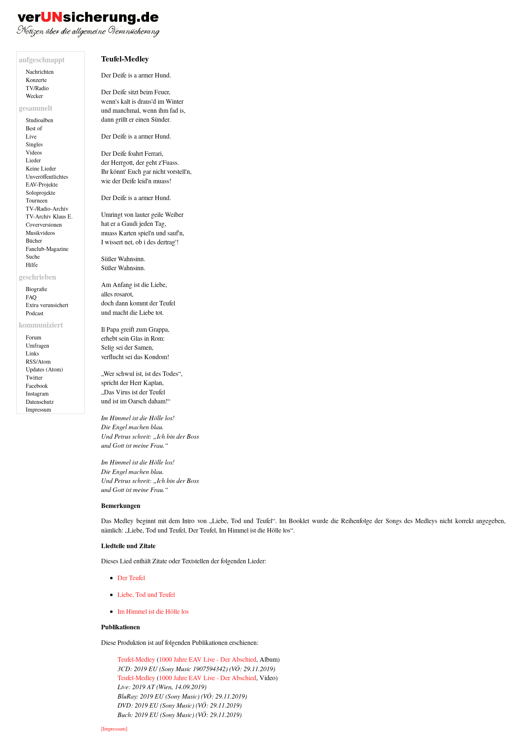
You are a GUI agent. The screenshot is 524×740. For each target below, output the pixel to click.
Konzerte (36, 80)
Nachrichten (40, 71)
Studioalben (39, 120)
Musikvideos (40, 233)
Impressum (38, 409)
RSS (31, 361)
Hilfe (32, 265)
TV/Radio (37, 88)
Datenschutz (40, 401)
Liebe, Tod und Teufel (146, 594)
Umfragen (37, 345)
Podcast (34, 313)
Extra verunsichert (47, 305)
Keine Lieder (41, 168)
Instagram (37, 393)
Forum (33, 337)
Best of (34, 128)
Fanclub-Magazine (47, 249)
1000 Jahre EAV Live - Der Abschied (207, 659)
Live (31, 136)
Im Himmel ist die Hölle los (153, 611)
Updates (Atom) (44, 369)
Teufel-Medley (136, 659)
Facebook (37, 385)
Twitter (34, 377)
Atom (44, 361)
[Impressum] (114, 728)
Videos (34, 152)
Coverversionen (44, 224)
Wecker (34, 96)
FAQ (31, 297)
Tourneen (36, 200)
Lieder (33, 160)
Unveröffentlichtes (47, 176)
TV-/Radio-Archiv (47, 208)
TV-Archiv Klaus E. (49, 216)
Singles (34, 144)
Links (32, 353)
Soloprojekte (40, 192)
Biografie (36, 289)
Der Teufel (131, 577)
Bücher (34, 240)
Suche (33, 256)
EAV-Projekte (42, 184)
